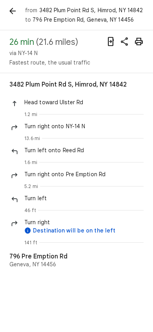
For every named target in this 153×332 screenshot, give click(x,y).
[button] (84, 102)
